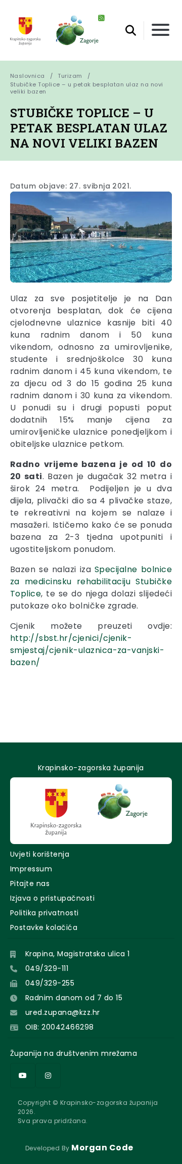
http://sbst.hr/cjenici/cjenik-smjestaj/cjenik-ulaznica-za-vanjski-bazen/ (87, 650)
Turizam (70, 75)
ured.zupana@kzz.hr (62, 1012)
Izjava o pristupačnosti (52, 898)
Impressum (31, 869)
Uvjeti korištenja (39, 854)
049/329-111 (46, 968)
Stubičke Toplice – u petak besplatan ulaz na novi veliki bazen (87, 88)
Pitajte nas (30, 883)
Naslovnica (27, 75)
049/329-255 (49, 983)
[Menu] (160, 30)
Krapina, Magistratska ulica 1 (77, 954)
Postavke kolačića (43, 927)
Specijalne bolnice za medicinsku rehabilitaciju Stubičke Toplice (91, 581)
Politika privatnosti (44, 913)
